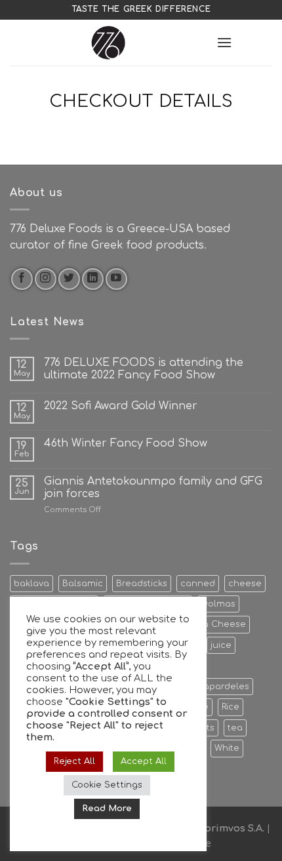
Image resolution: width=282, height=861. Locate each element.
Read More (107, 808)
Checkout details (141, 101)
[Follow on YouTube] (116, 279)
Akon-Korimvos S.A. (216, 828)
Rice (230, 706)
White (226, 748)
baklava (31, 583)
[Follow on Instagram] (45, 279)
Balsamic (82, 583)
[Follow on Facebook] (22, 279)
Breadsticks (141, 583)
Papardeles (224, 686)
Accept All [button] (144, 761)
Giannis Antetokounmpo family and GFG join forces (153, 487)
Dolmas (218, 604)
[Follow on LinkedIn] (93, 279)
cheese (245, 583)
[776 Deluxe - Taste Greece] (108, 43)
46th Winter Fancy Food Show (125, 443)
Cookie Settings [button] (106, 785)
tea (235, 727)
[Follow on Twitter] (69, 279)
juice (221, 645)
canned (197, 583)
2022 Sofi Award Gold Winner (120, 406)
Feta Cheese (217, 624)
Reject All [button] (74, 761)
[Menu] (224, 42)
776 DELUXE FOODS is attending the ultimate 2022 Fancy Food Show (143, 369)
